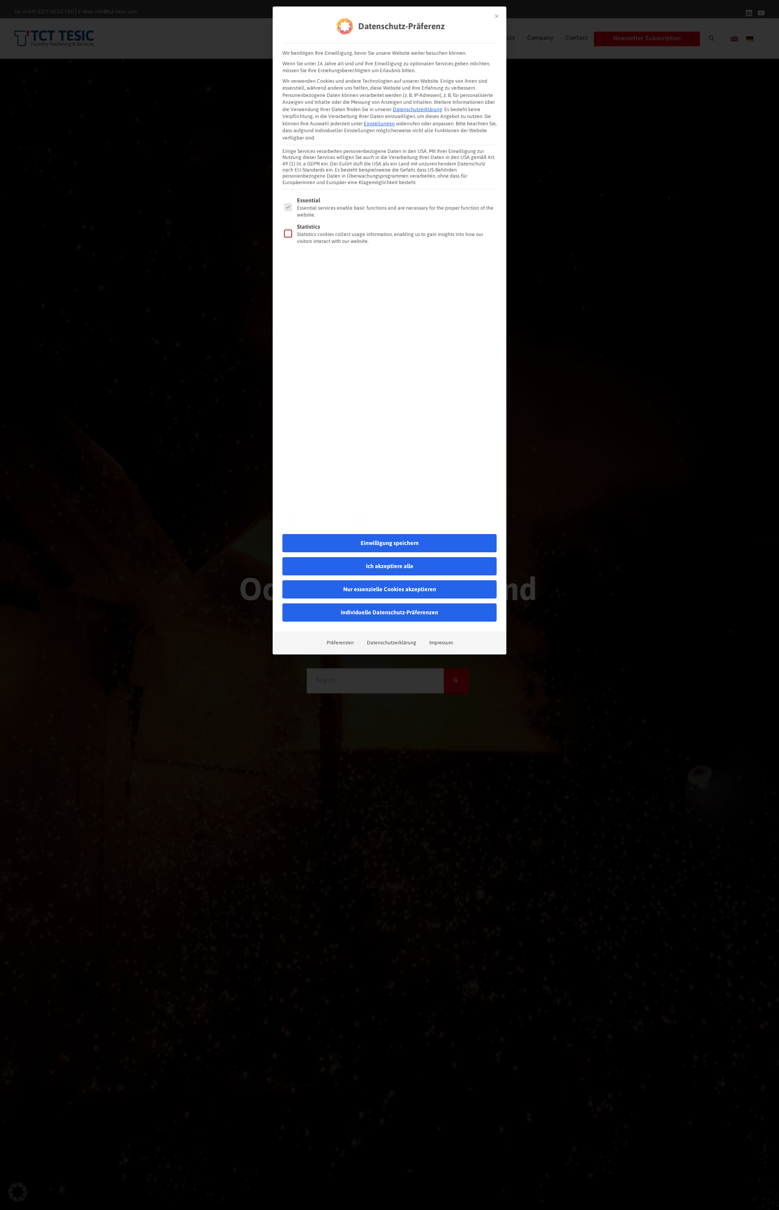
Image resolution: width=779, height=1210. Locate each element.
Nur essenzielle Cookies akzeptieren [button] (389, 589)
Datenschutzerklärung (417, 109)
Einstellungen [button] (379, 124)
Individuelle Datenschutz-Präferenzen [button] (389, 612)
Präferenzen (340, 643)
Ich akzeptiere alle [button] (389, 566)
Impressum (441, 643)
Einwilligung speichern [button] (390, 543)
